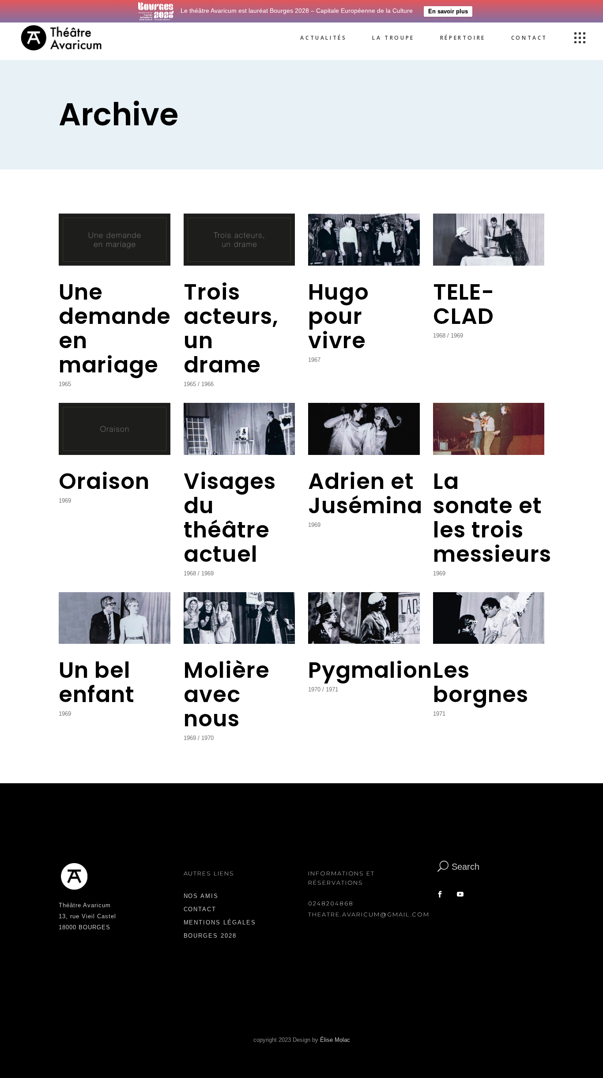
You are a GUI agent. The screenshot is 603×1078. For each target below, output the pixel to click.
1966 (207, 384)
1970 (207, 738)
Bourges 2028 (210, 935)
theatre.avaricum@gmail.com (369, 914)
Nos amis (201, 896)
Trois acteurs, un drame (231, 328)
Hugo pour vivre (338, 316)
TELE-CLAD (463, 304)
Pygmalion (370, 670)
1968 (439, 335)
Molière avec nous (227, 694)
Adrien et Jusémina (365, 493)
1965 (65, 384)
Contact (200, 909)
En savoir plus (448, 11)
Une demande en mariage (115, 328)
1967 (314, 360)
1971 (332, 689)
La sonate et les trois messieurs (492, 518)
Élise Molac (335, 1040)
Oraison (104, 481)
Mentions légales (220, 922)
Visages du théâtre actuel (230, 518)
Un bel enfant (97, 682)
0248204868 (331, 903)
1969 (457, 335)
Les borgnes (480, 682)
